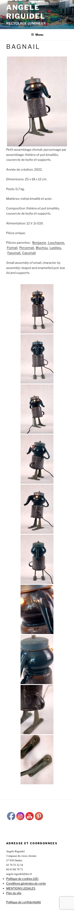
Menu (39, 34)
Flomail (12, 248)
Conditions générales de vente (26, 883)
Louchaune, (56, 243)
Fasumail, (14, 253)
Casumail (29, 253)
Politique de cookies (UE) (22, 878)
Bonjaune (39, 243)
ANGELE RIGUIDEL (25, 11)
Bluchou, (42, 248)
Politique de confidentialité (23, 902)
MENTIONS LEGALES (20, 888)
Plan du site (13, 893)
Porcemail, (27, 248)
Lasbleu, (56, 248)
